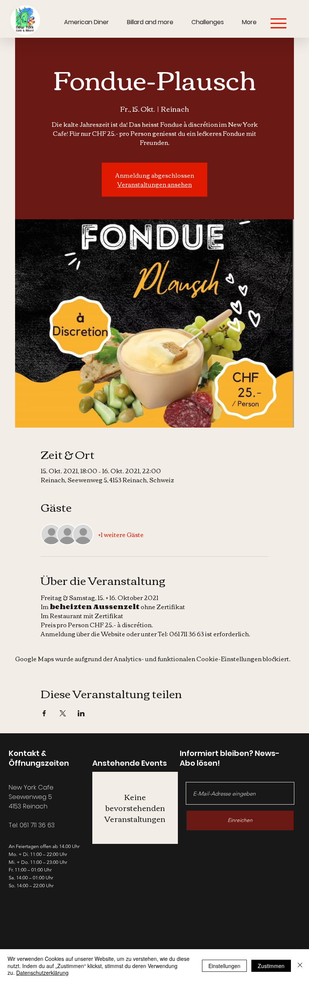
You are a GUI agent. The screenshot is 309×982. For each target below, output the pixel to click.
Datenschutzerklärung (42, 972)
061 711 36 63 (37, 825)
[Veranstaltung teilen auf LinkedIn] (81, 713)
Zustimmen (271, 966)
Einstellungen (224, 966)
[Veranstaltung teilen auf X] (62, 713)
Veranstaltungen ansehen (154, 184)
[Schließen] (299, 965)
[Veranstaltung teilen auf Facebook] (44, 713)
